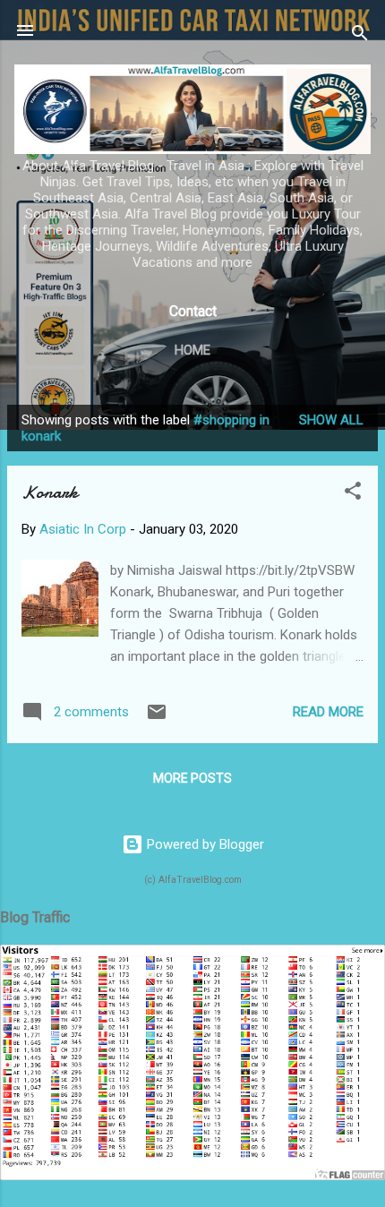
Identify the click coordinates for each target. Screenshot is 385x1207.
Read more (328, 712)
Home (192, 350)
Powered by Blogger (203, 844)
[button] (353, 494)
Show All (331, 420)
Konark (49, 492)
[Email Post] (156, 718)
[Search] (360, 36)
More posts (192, 778)
